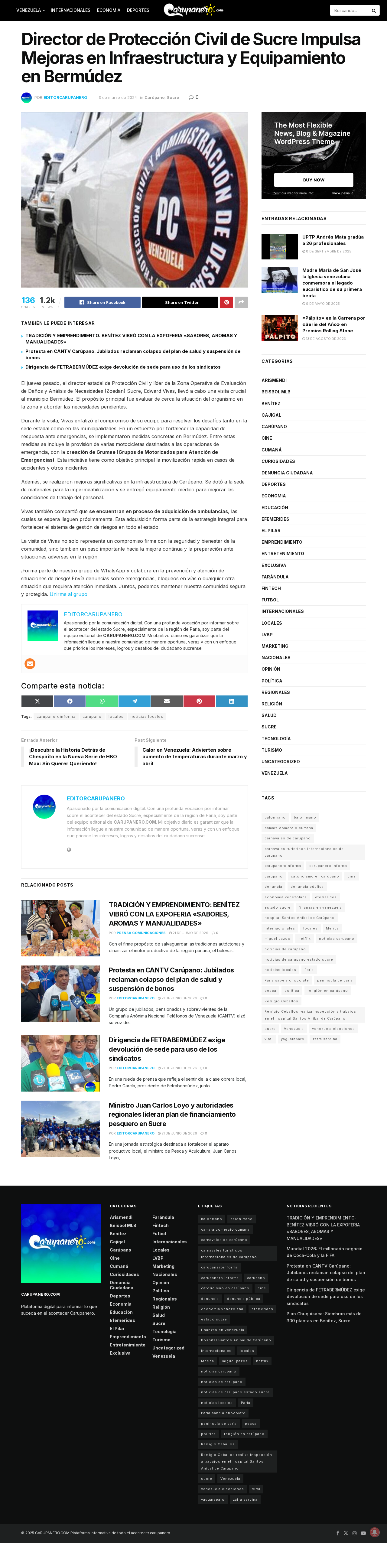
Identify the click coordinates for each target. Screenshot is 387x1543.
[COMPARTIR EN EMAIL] (167, 701)
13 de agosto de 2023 (325, 339)
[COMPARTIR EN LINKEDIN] (232, 701)
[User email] (29, 663)
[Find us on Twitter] (345, 1533)
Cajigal (271, 415)
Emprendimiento (282, 542)
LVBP (267, 634)
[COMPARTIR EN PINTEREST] (199, 701)
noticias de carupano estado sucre (299, 959)
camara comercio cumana (289, 828)
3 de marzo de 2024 (118, 97)
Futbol (270, 599)
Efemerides (275, 519)
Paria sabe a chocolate (287, 980)
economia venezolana (286, 897)
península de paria (335, 980)
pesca (270, 990)
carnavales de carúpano (288, 838)
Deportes (138, 10)
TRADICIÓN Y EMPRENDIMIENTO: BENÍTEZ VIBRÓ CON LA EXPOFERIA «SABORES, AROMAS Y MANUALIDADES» (174, 914)
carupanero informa (328, 866)
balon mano (305, 817)
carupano (92, 716)
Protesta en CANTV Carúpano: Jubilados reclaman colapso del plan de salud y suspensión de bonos (171, 979)
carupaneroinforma (56, 716)
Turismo (272, 750)
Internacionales (70, 10)
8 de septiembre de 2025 (328, 251)
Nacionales (276, 657)
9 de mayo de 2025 (322, 303)
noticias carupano (336, 938)
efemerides (326, 897)
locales (116, 716)
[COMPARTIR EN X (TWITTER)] (37, 701)
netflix (304, 938)
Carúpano (154, 97)
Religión (272, 703)
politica (292, 990)
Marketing (275, 646)
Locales (272, 623)
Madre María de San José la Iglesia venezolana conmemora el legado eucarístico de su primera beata (332, 282)
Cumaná (272, 449)
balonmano (275, 817)
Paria (309, 970)
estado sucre (278, 907)
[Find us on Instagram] (355, 1533)
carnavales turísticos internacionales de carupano (304, 852)
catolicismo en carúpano (315, 876)
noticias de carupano (285, 949)
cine (351, 876)
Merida (332, 928)
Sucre (173, 97)
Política (272, 680)
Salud (269, 715)
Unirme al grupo (68, 594)
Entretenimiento (283, 553)
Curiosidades (278, 461)
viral (269, 1039)
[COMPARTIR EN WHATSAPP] (102, 701)
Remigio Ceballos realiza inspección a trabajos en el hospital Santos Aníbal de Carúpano (310, 1014)
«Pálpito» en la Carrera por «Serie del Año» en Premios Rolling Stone (333, 324)
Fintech (271, 588)
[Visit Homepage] (193, 10)
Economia (108, 10)
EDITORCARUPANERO (65, 97)
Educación (275, 507)
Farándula (275, 576)
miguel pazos (277, 938)
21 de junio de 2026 (190, 933)
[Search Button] (374, 10)
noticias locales (147, 716)
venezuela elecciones (333, 1029)
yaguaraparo (292, 1039)
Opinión (271, 669)
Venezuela (28, 10)
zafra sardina (325, 1039)
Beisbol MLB (276, 391)
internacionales (280, 928)
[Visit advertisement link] (314, 155)
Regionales (276, 692)
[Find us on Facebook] (338, 1533)
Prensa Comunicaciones (141, 933)
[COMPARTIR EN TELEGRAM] (134, 701)
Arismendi (274, 380)
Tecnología (276, 738)
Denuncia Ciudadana (287, 472)
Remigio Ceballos (281, 1001)
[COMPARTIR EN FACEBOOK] (70, 701)
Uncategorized (281, 761)
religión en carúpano (327, 990)
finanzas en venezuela (320, 907)
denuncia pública (307, 886)
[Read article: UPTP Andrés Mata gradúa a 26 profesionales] (280, 247)
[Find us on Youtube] (363, 1533)
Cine (267, 438)
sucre (270, 1029)
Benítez (271, 403)
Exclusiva (274, 565)
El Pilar (271, 530)
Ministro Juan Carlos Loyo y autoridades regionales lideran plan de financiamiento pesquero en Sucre (172, 1114)
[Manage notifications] (374, 1532)
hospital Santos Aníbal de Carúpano (300, 918)
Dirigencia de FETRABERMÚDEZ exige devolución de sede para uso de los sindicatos (123, 367)
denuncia (273, 886)
